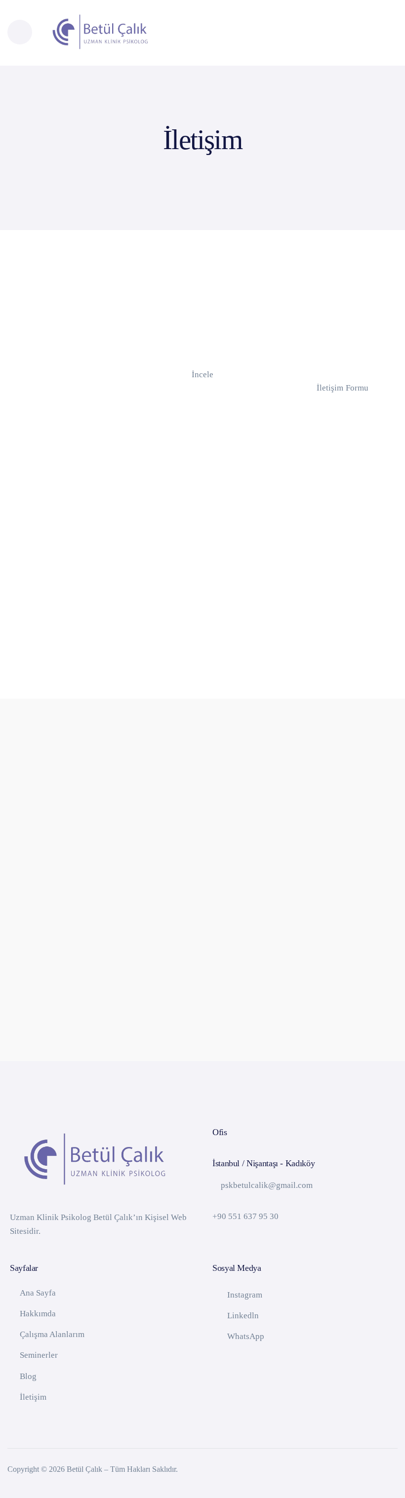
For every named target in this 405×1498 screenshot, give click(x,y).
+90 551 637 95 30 (245, 1216)
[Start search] (374, 34)
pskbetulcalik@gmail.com (267, 1185)
